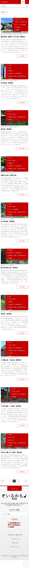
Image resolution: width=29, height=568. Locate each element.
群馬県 (17, 30)
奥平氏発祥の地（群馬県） (10, 267)
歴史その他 (11, 440)
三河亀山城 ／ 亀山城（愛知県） (11, 360)
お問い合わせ (15, 542)
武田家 (16, 450)
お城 (10, 65)
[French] (19, 523)
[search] (27, 6)
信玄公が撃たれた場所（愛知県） (12, 452)
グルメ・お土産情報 (21, 24)
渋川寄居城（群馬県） (8, 221)
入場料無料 (15, 34)
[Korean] (9, 527)
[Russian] (17, 525)
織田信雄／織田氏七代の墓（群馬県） (13, 37)
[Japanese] (9, 523)
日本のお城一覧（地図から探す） (15, 534)
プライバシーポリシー (15, 546)
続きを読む (22, 56)
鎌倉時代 (11, 70)
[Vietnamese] (13, 527)
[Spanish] (19, 525)
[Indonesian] (11, 525)
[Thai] (11, 527)
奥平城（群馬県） (7, 314)
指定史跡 (20, 34)
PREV (3, 481)
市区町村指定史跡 (18, 311)
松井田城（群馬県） (7, 83)
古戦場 (10, 434)
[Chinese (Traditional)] (15, 523)
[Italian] (13, 525)
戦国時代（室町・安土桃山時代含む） (18, 76)
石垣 (15, 403)
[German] (9, 525)
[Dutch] (17, 523)
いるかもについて (15, 538)
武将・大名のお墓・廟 (21, 21)
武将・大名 (18, 19)
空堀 (15, 357)
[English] (11, 523)
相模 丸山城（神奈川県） (9, 175)
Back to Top (14, 488)
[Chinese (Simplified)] (13, 523)
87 (18, 481)
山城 (10, 68)
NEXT (26, 481)
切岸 (18, 357)
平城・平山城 (12, 114)
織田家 (10, 34)
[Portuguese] (15, 525)
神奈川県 (11, 171)
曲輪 (15, 80)
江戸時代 (18, 27)
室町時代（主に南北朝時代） (15, 73)
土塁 (18, 126)
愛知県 (10, 356)
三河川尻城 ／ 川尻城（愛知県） (11, 406)
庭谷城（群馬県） (7, 129)
